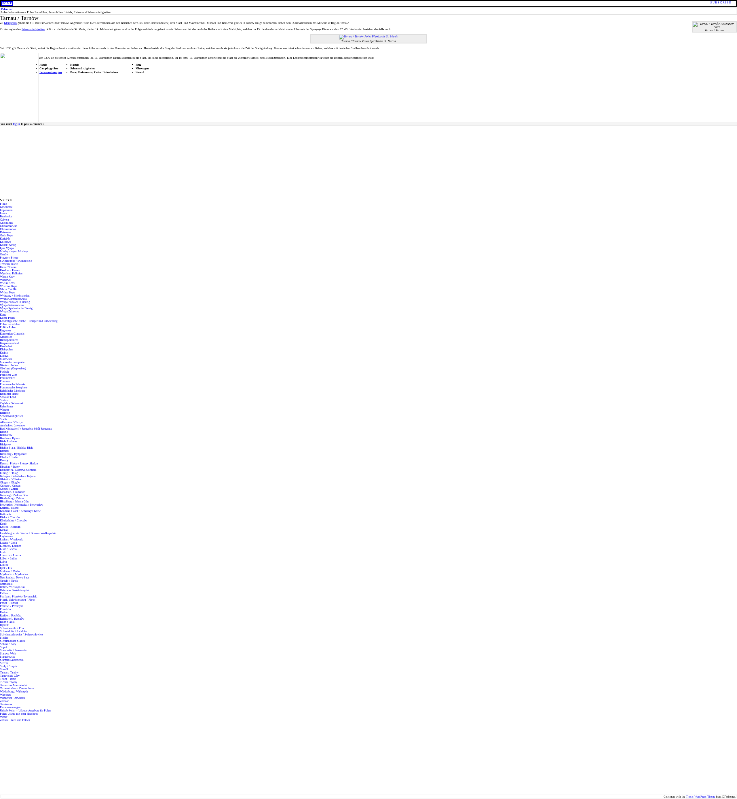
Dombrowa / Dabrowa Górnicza (18, 469)
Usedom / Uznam (10, 270)
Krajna (3, 352)
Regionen (5, 330)
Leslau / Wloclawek (11, 539)
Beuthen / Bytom (10, 438)
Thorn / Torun (8, 678)
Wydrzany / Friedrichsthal (15, 295)
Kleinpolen (10, 22)
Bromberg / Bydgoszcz (13, 454)
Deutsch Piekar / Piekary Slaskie (19, 463)
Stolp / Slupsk (8, 666)
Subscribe (721, 2)
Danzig (4, 460)
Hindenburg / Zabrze (12, 498)
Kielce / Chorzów (10, 517)
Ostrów (4, 254)
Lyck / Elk (6, 568)
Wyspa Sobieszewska (12, 305)
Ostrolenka (6, 583)
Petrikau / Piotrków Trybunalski (18, 596)
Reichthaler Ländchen (12, 390)
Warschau (5, 694)
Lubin (3, 561)
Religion (5, 412)
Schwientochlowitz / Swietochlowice (21, 634)
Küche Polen (7, 317)
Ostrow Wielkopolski (12, 587)
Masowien (6, 358)
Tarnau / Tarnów (9, 672)
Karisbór (5, 238)
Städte (3, 419)
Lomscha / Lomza (10, 555)
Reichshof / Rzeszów (12, 618)
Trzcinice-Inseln (9, 263)
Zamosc (4, 701)
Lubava (4, 355)
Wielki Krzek (7, 282)
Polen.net (6, 9)
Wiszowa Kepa (8, 286)
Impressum (6, 210)
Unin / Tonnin (8, 267)
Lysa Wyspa (7, 248)
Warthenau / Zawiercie (12, 697)
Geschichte (6, 206)
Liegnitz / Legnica (10, 545)
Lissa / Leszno (8, 549)
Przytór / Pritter (9, 257)
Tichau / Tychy (8, 682)
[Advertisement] (36, 162)
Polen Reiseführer (10, 324)
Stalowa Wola (8, 653)
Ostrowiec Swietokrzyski (14, 590)
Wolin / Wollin (8, 289)
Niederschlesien (9, 365)
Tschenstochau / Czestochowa (17, 688)
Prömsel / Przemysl (11, 606)
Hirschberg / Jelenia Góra (14, 501)
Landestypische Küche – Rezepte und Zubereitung (29, 320)
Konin (3, 523)
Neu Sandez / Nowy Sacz (14, 577)
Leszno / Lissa (8, 542)
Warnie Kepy (7, 276)
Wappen (4, 409)
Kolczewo (5, 241)
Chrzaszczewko (8, 225)
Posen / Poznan (9, 602)
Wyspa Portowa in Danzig (15, 301)
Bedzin (4, 431)
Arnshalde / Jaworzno (12, 425)
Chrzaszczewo (8, 229)
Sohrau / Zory (8, 644)
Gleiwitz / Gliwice (10, 479)
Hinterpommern (9, 339)
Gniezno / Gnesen (10, 485)
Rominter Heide (9, 393)
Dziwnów (5, 232)
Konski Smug (8, 244)
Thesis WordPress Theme (700, 796)
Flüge (3, 203)
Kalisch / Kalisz (9, 507)
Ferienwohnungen (50, 72)
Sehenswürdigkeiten (33, 29)
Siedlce (4, 637)
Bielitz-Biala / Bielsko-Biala (16, 447)
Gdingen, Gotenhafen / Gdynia (17, 476)
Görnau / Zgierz (9, 488)
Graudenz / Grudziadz (12, 492)
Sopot (3, 647)
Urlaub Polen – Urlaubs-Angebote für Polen (25, 710)
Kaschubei (6, 346)
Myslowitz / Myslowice (14, 574)
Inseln (3, 213)
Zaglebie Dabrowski (11, 403)
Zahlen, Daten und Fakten (15, 720)
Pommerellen (7, 377)
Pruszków (5, 609)
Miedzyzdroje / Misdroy (14, 251)
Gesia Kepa (6, 235)
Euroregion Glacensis (12, 333)
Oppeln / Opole (9, 580)
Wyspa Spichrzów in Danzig (16, 308)
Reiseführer (6, 406)
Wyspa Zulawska (9, 311)
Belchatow (6, 434)
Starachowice (7, 656)
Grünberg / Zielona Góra (14, 495)
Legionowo (6, 536)
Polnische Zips (8, 374)
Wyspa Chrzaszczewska (13, 298)
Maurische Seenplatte (12, 362)
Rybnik (4, 625)
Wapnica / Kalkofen (11, 273)
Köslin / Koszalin (10, 526)
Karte (3, 314)
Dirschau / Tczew (10, 466)
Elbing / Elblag (9, 473)
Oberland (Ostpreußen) (13, 368)
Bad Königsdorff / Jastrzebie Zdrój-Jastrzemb (26, 428)
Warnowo (5, 279)
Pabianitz (5, 593)
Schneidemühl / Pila (12, 628)
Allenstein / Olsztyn (11, 422)
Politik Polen (8, 327)
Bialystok (5, 444)
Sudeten (4, 400)
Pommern (5, 381)
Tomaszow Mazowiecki (13, 685)
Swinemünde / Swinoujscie (16, 260)
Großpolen (6, 336)
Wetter (3, 716)
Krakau (4, 530)
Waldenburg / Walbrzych (14, 691)
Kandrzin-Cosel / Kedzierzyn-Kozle (20, 511)
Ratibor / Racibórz (10, 615)
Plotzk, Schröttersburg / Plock (17, 599)
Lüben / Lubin (8, 558)
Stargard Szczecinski (12, 659)
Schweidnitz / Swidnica (13, 631)
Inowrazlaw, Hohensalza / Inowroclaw (21, 504)
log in (16, 124)
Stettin (4, 663)
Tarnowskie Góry (10, 675)
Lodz (3, 552)
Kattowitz (5, 514)
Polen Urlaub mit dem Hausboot (19, 713)
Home (7, 3)
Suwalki (5, 669)
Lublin (4, 564)
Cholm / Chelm (9, 457)
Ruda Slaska (7, 621)
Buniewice (6, 216)
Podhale (4, 371)
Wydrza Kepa (7, 292)
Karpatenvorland (9, 343)
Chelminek (6, 222)
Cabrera (4, 219)
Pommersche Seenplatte (13, 387)
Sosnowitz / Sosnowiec (13, 650)
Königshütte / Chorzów (13, 520)
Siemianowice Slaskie (12, 640)
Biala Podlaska (8, 441)
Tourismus (6, 704)
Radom (4, 612)
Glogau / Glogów (10, 482)
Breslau (4, 450)
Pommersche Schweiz (12, 384)
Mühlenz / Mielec (10, 571)
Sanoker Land (8, 396)
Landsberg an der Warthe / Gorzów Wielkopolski (28, 533)
